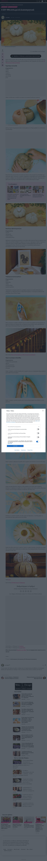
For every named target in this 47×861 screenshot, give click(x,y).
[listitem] (23, 426)
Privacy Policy (30, 450)
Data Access (23, 450)
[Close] (43, 411)
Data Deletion (17, 450)
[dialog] (23, 430)
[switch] (37, 429)
